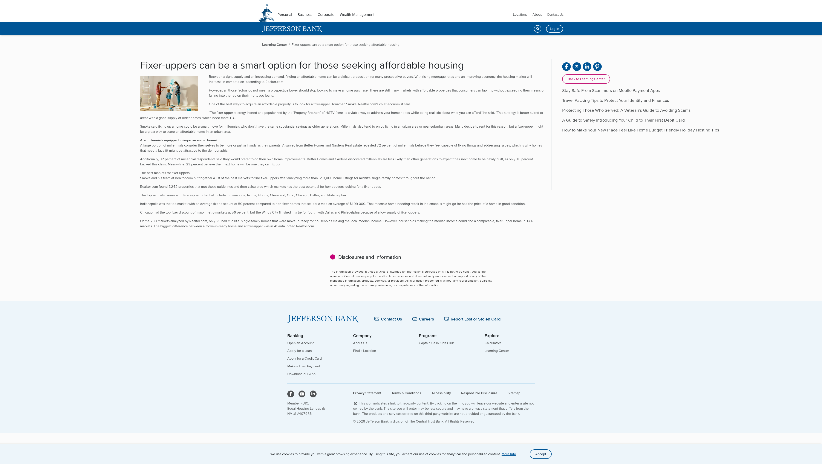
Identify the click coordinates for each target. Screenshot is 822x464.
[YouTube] (301, 394)
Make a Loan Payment (303, 366)
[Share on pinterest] (597, 66)
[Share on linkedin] (587, 66)
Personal (284, 15)
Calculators (493, 342)
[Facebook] (290, 394)
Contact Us (555, 14)
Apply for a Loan (299, 350)
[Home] (323, 319)
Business (304, 15)
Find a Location (364, 350)
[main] (411, 188)
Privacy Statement (367, 393)
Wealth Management (357, 15)
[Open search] (537, 29)
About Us (360, 342)
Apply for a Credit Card (304, 358)
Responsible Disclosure (479, 393)
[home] (292, 29)
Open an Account (300, 342)
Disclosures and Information (369, 257)
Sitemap (514, 393)
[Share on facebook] (566, 66)
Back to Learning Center (586, 78)
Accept (540, 454)
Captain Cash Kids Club (436, 342)
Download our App (301, 373)
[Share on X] (576, 66)
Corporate (326, 15)
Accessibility (441, 393)
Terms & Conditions (406, 393)
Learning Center (497, 350)
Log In (554, 28)
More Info (509, 454)
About (537, 14)
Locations (520, 14)
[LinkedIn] (313, 394)
